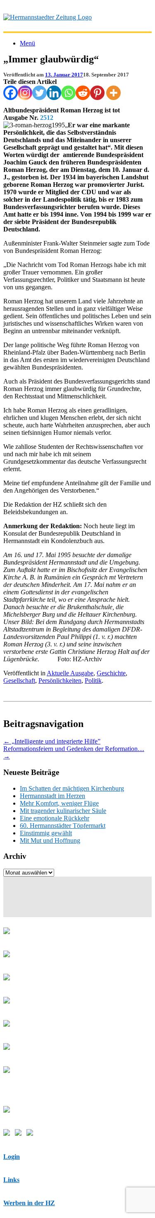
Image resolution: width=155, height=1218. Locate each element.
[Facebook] (10, 93)
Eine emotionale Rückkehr (54, 818)
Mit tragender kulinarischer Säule (63, 810)
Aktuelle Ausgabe (70, 673)
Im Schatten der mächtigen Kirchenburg (72, 788)
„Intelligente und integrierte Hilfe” (51, 741)
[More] (113, 93)
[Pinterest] (97, 93)
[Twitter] (39, 93)
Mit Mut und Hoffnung (50, 840)
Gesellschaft (19, 680)
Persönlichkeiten (59, 680)
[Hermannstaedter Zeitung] (47, 17)
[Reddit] (83, 93)
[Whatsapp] (68, 93)
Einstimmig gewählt (46, 833)
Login (11, 1156)
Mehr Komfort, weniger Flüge (59, 803)
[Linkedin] (54, 93)
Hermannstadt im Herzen (52, 795)
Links (11, 1179)
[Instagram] (25, 93)
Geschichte (111, 673)
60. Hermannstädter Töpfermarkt (62, 825)
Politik (93, 680)
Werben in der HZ (29, 1202)
